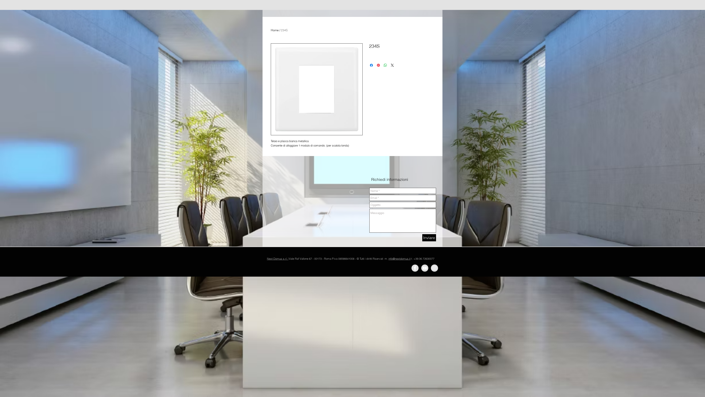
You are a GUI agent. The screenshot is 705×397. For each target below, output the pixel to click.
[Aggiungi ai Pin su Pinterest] (378, 65)
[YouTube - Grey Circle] (424, 268)
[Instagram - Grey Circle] (434, 268)
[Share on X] (392, 65)
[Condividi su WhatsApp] (385, 65)
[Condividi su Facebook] (371, 65)
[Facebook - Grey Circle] (415, 268)
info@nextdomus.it (399, 258)
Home (275, 30)
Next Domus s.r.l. (277, 258)
